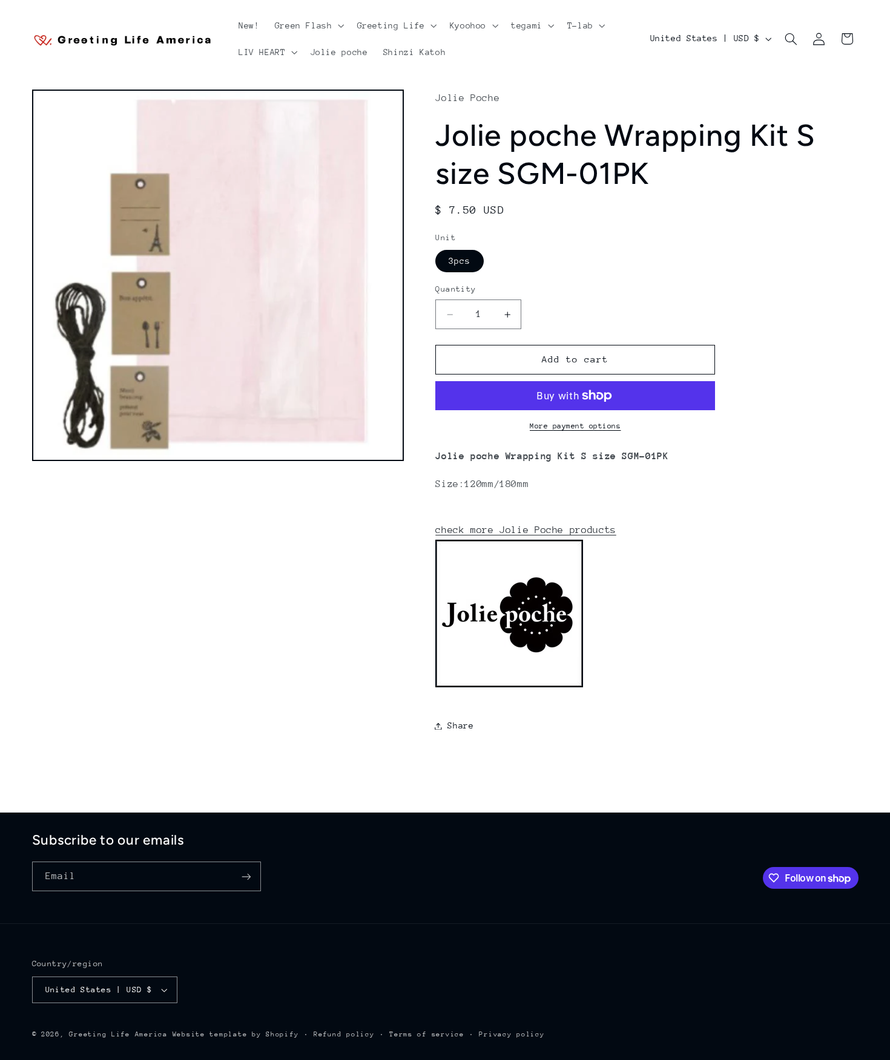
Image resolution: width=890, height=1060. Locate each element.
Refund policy (344, 1034)
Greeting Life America (118, 1034)
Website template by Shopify (236, 1034)
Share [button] (460, 725)
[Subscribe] (246, 876)
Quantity (455, 288)
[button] (308, 25)
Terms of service (426, 1034)
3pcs (459, 261)
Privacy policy (511, 1034)
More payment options (575, 426)
